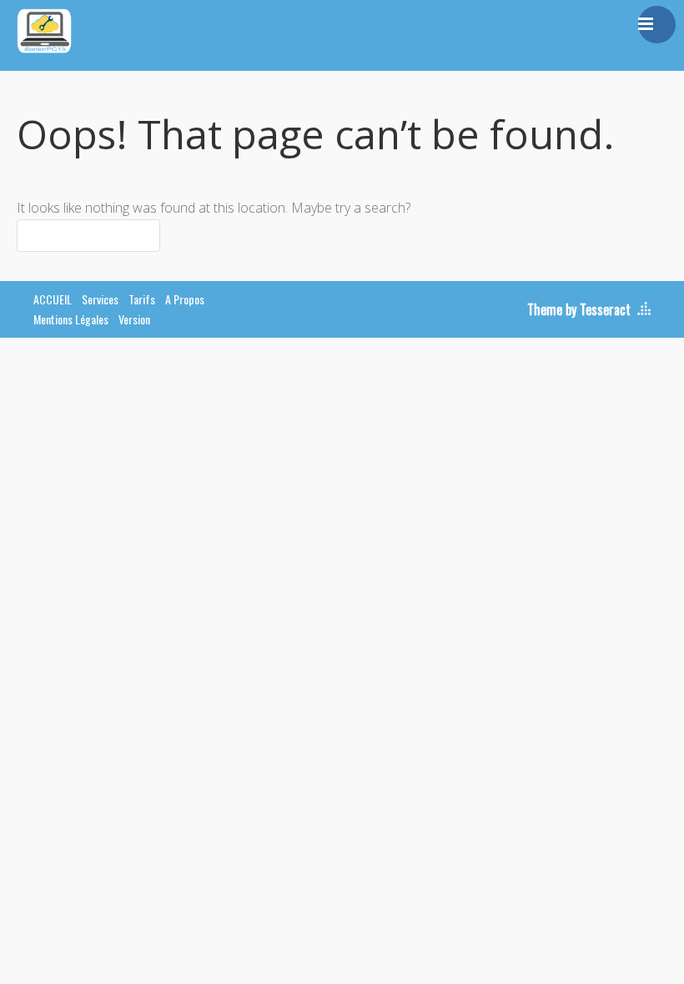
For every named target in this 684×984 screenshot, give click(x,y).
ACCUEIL (52, 299)
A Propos (184, 299)
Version (134, 319)
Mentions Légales (70, 319)
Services (100, 299)
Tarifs (141, 299)
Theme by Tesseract (579, 309)
